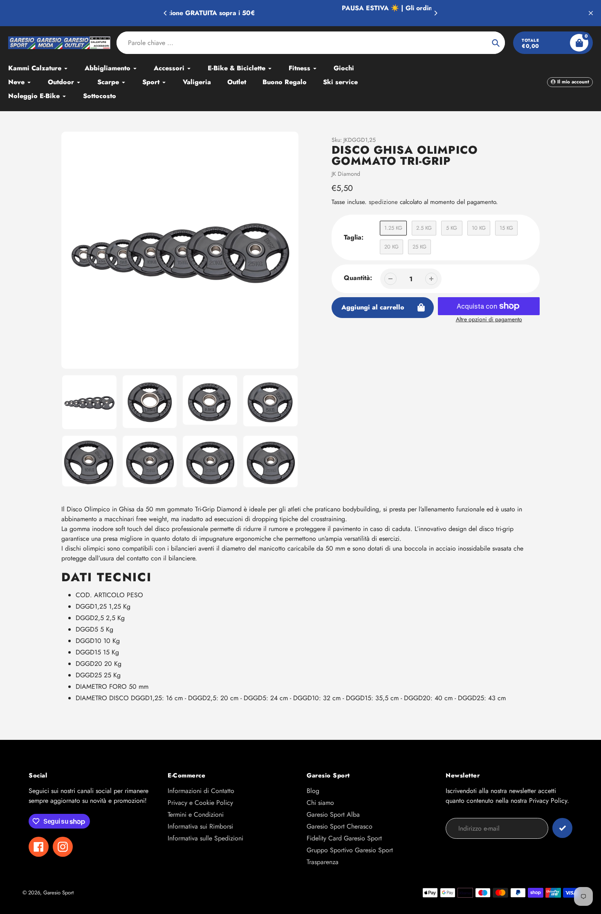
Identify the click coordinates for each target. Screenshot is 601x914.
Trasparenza (323, 862)
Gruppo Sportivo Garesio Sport (350, 850)
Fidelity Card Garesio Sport (344, 838)
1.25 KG (393, 228)
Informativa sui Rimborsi (200, 826)
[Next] (435, 13)
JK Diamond (346, 174)
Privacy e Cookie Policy (200, 802)
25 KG (419, 247)
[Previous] (165, 13)
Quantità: (358, 277)
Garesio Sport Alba (333, 814)
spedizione (384, 201)
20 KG (391, 247)
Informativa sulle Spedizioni (205, 838)
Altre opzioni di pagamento (489, 319)
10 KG (479, 228)
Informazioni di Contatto (201, 790)
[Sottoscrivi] (562, 828)
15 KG (506, 228)
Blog (313, 790)
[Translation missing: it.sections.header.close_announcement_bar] (591, 13)
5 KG (451, 228)
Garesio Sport (58, 892)
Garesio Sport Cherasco (339, 826)
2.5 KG (424, 228)
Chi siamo (320, 802)
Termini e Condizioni (196, 814)
